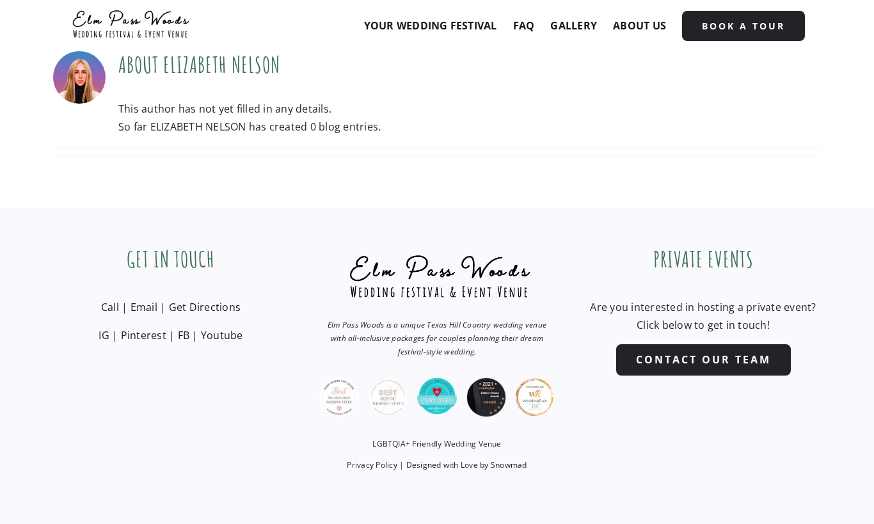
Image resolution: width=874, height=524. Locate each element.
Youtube (222, 335)
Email (144, 307)
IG (104, 335)
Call (110, 307)
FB (183, 335)
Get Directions (205, 307)
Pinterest (143, 335)
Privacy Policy (372, 464)
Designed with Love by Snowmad (466, 464)
